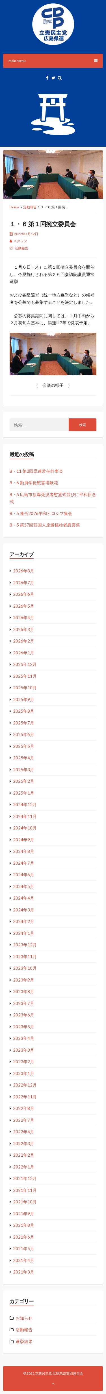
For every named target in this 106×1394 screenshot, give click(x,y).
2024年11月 (25, 816)
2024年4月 (23, 897)
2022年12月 (25, 1084)
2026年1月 (23, 652)
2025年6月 (23, 734)
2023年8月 (23, 991)
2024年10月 (25, 827)
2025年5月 (23, 746)
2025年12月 (25, 664)
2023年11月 (25, 956)
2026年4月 (23, 617)
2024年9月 (23, 839)
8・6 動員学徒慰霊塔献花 (34, 482)
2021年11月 (25, 1190)
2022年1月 (23, 1166)
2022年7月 (23, 1120)
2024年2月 (23, 921)
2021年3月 (23, 1271)
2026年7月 (23, 582)
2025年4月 (23, 757)
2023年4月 (23, 1038)
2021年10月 (25, 1201)
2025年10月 (25, 687)
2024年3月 (23, 909)
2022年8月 (23, 1108)
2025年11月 (25, 676)
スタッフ (20, 241)
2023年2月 (23, 1061)
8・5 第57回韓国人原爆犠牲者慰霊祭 (45, 524)
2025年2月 (23, 781)
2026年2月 (23, 640)
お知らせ (24, 1318)
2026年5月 (23, 605)
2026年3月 (23, 629)
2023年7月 (23, 1003)
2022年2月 (23, 1154)
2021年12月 (25, 1178)
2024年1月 (23, 933)
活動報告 (30, 207)
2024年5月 (23, 886)
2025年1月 (23, 792)
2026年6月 (23, 594)
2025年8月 (23, 710)
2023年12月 (25, 944)
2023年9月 (23, 979)
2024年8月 (23, 851)
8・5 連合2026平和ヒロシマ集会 (41, 513)
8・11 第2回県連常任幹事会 (36, 471)
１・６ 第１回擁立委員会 (43, 223)
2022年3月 (23, 1143)
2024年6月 (23, 874)
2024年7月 (23, 863)
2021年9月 (23, 1213)
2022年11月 (25, 1096)
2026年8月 (23, 570)
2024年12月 (25, 804)
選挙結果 (24, 1341)
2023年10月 (25, 968)
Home (14, 207)
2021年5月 (23, 1248)
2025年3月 (23, 769)
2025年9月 (23, 699)
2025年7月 (23, 722)
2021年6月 (23, 1236)
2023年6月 (23, 1014)
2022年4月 (23, 1131)
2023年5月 (23, 1026)
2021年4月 (23, 1260)
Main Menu (17, 61)
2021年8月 (23, 1225)
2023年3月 (23, 1049)
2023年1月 (23, 1073)
